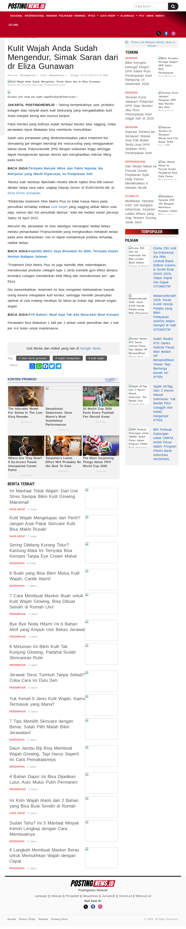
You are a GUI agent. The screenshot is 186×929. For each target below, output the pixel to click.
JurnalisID (108, 896)
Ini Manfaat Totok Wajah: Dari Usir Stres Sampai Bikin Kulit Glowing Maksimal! (43, 496)
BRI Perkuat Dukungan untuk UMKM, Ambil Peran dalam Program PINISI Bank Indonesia (165, 442)
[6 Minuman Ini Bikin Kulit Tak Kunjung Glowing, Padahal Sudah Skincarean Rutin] (101, 654)
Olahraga (127, 15)
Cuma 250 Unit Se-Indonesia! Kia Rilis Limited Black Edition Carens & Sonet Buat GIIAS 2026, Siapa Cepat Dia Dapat (164, 265)
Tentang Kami (59, 919)
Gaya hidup (107, 15)
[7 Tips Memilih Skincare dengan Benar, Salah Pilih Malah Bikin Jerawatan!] (101, 729)
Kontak (12, 919)
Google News (90, 348)
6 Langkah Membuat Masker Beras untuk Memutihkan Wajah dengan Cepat (44, 855)
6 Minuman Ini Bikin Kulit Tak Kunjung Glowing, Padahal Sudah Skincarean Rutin (42, 652)
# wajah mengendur (68, 358)
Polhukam (66, 15)
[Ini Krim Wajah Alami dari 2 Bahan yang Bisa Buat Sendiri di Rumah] (101, 806)
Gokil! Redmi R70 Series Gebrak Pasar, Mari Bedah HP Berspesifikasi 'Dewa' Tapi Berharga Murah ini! (164, 355)
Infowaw (56, 896)
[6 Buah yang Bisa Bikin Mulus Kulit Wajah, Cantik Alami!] (101, 579)
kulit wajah (59, 207)
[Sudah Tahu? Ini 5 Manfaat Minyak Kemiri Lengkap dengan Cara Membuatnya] (101, 830)
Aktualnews (90, 896)
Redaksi (43, 919)
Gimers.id (125, 896)
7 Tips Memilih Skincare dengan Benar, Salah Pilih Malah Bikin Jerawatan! (41, 727)
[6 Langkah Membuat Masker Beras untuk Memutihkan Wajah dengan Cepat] (101, 857)
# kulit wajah (96, 358)
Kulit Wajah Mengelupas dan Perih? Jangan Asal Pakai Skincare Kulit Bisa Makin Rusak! (44, 523)
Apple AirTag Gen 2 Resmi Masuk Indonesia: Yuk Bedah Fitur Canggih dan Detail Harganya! (164, 401)
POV (141, 15)
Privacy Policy (27, 919)
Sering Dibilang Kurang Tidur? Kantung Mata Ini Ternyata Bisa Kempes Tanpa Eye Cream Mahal (42, 550)
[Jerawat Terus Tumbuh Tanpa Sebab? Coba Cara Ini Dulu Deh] (101, 681)
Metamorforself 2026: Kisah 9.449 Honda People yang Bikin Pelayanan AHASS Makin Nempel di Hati (164, 310)
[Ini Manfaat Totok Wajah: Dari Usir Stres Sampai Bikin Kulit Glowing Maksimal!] (101, 498)
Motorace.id (143, 896)
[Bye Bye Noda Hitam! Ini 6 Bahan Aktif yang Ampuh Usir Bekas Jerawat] (101, 630)
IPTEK (91, 15)
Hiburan (51, 15)
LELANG (13, 25)
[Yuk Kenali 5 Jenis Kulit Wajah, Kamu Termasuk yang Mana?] (101, 705)
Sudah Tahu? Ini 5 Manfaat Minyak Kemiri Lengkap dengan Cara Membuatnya (44, 829)
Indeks (160, 15)
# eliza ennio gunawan (33, 358)
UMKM (150, 15)
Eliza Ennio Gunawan (24, 193)
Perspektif (72, 896)
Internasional (35, 15)
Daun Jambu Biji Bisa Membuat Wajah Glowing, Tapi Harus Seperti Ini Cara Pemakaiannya (44, 754)
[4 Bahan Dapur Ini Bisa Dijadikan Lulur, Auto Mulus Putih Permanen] (101, 783)
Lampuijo (41, 896)
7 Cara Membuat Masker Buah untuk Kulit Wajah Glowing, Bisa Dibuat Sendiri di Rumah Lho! (46, 601)
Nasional (16, 15)
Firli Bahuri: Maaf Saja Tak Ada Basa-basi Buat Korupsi (74, 314)
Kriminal (80, 15)
